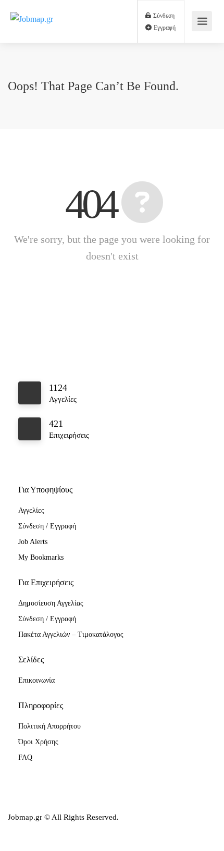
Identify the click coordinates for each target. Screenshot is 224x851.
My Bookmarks (41, 557)
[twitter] (52, 831)
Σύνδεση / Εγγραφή (47, 526)
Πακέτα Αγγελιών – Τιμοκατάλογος (70, 634)
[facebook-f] (18, 831)
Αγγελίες (31, 510)
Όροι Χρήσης (38, 742)
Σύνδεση (163, 15)
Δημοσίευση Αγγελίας (50, 603)
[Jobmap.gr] (31, 7)
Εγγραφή (164, 27)
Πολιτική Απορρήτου (49, 726)
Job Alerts (32, 542)
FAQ (25, 757)
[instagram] (35, 831)
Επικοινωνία (36, 680)
